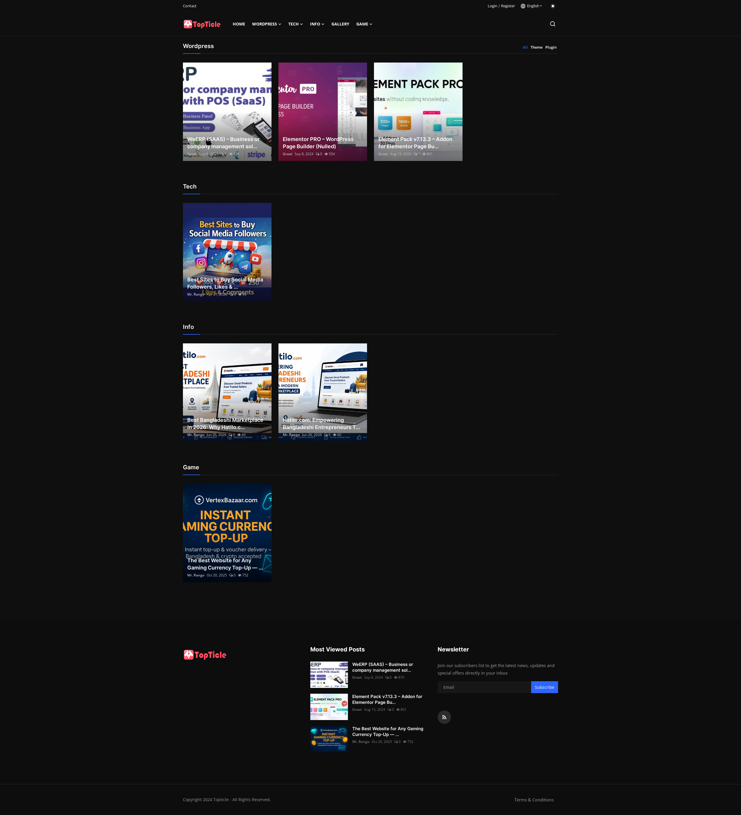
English (532, 5)
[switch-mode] (553, 6)
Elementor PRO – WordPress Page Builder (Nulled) (318, 142)
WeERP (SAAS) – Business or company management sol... (223, 142)
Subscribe (544, 687)
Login (492, 5)
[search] (552, 24)
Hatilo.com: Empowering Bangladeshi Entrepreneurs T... (321, 423)
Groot (192, 153)
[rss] (444, 717)
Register (508, 5)
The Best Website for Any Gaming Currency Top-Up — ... (225, 564)
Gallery (340, 24)
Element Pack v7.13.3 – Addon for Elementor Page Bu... (415, 142)
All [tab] (525, 47)
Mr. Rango (195, 294)
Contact (190, 5)
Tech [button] (293, 24)
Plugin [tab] (551, 47)
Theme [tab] (536, 47)
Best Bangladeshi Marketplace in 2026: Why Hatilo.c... (225, 423)
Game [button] (362, 24)
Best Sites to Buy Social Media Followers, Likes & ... (225, 283)
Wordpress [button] (264, 24)
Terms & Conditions (534, 800)
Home (239, 24)
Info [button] (315, 24)
